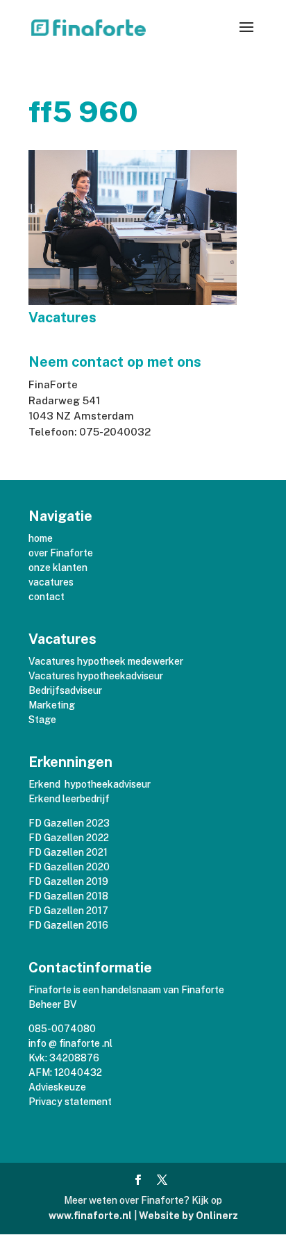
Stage (42, 719)
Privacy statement (70, 1101)
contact (46, 596)
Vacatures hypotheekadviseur (95, 675)
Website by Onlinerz (188, 1215)
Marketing (51, 705)
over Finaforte (60, 552)
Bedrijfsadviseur (65, 690)
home (40, 538)
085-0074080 (62, 1028)
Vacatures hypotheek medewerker (105, 661)
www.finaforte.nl (90, 1215)
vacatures (51, 582)
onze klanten (57, 567)
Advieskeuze (57, 1087)
